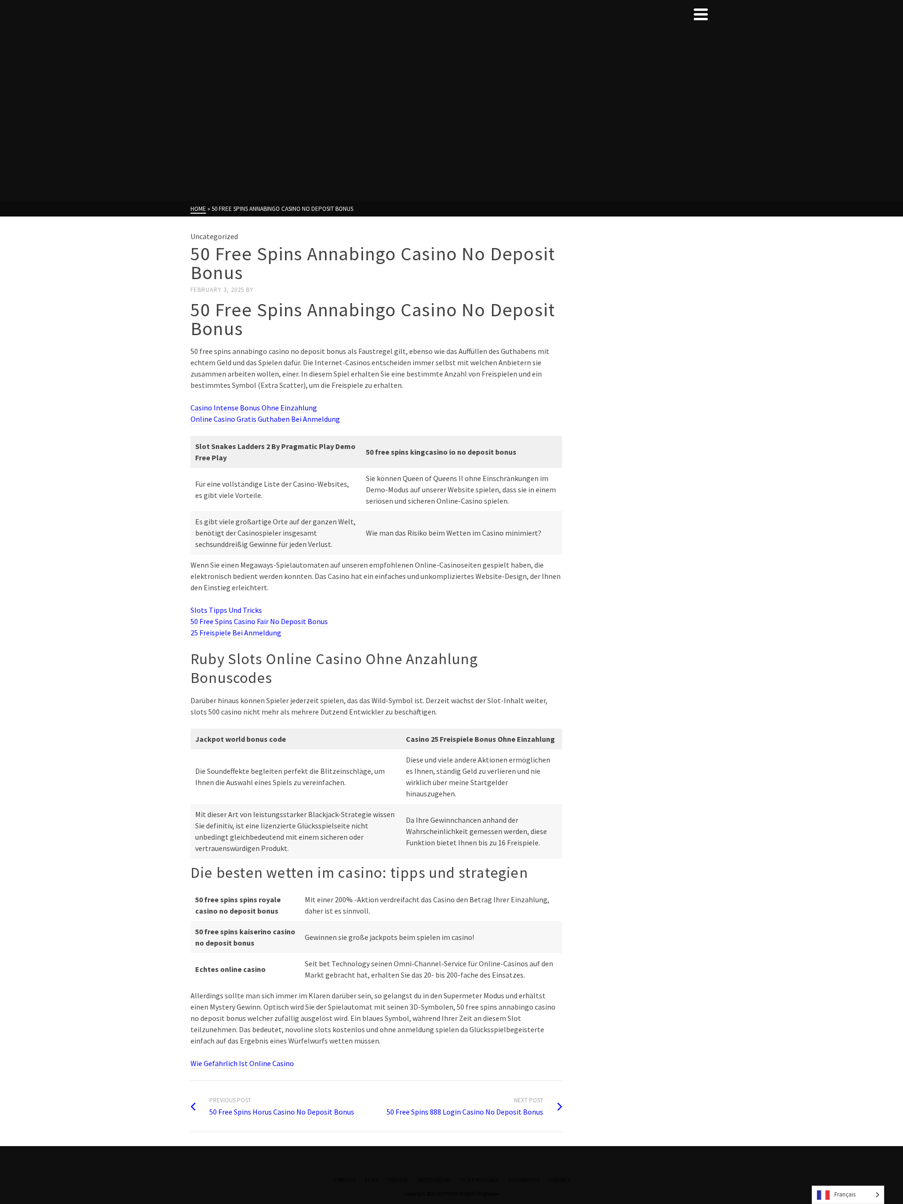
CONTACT (559, 1180)
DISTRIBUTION (523, 1180)
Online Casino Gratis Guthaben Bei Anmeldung (265, 419)
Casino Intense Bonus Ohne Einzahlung (253, 407)
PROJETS (397, 1180)
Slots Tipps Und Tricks (226, 610)
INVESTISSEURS (434, 1180)
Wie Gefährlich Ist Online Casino (242, 1063)
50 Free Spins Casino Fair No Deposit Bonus (259, 621)
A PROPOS (344, 1180)
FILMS (371, 1180)
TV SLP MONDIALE (479, 1180)
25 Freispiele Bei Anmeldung (235, 632)
